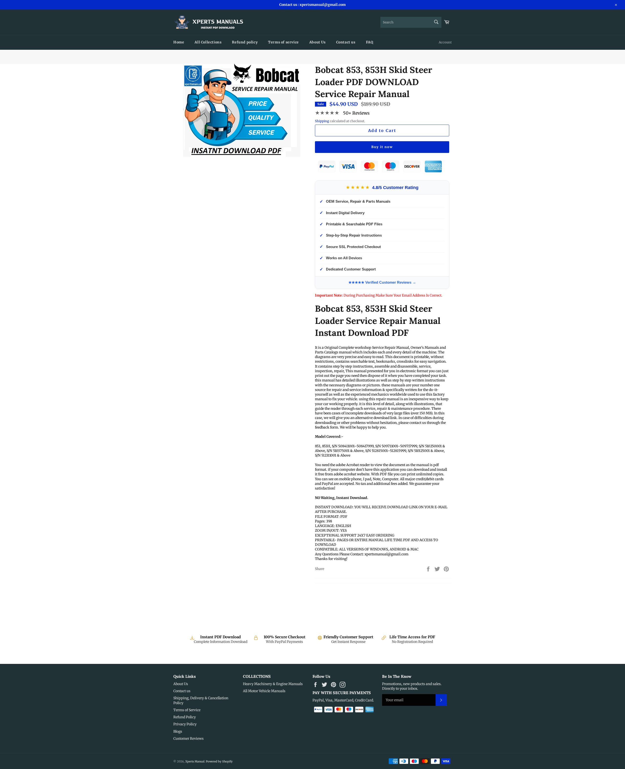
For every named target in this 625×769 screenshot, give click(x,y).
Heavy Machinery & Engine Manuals (273, 684)
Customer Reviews (188, 738)
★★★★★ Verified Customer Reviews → (382, 282)
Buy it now (382, 147)
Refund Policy (184, 717)
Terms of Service (186, 710)
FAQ (369, 42)
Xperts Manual (194, 761)
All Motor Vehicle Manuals (264, 691)
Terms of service (283, 42)
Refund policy (245, 42)
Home (178, 42)
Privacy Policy (185, 724)
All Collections (208, 42)
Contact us (345, 42)
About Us (317, 42)
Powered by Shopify (219, 761)
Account (445, 42)
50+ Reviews (356, 113)
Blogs (177, 731)
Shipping (322, 121)
